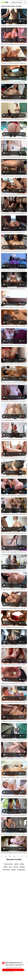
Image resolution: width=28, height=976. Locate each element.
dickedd (22, 867)
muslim (15, 867)
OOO (4, 2)
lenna (5, 867)
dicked (22, 864)
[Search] (24, 2)
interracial (21, 870)
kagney (13, 870)
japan (16, 864)
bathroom (6, 870)
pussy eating (8, 864)
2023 (10, 867)
